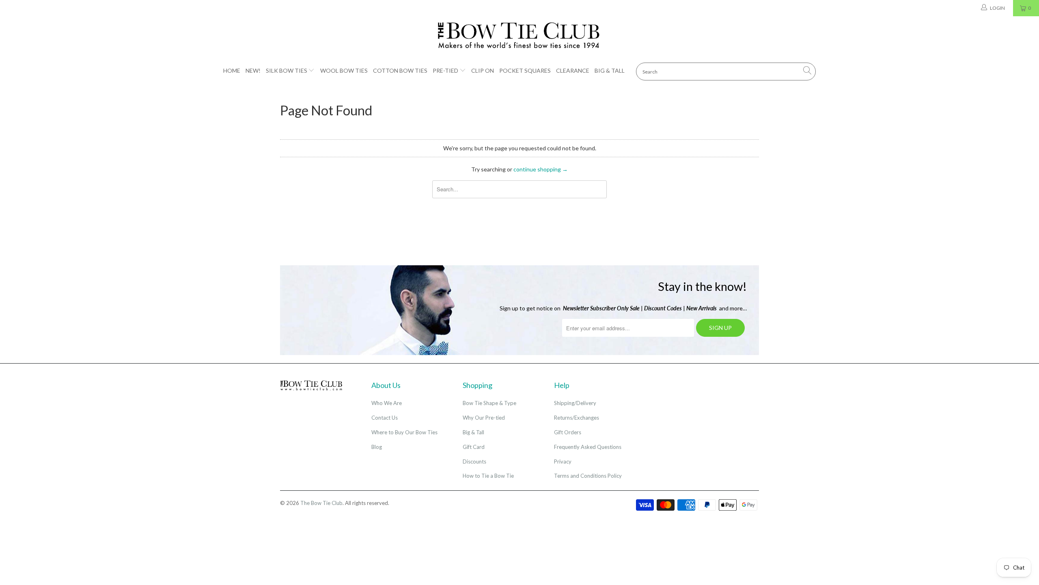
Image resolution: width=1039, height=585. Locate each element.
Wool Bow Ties (344, 70)
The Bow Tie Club (321, 503)
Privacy (562, 461)
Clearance (572, 70)
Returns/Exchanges (576, 417)
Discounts (474, 461)
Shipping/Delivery (575, 403)
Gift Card (474, 447)
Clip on (482, 70)
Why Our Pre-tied (484, 417)
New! (253, 70)
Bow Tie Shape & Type (489, 403)
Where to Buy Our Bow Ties (404, 432)
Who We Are (386, 403)
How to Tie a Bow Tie (488, 475)
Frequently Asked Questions (587, 447)
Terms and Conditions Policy (588, 475)
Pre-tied (445, 70)
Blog (376, 447)
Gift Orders (567, 432)
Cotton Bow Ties (400, 70)
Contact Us (384, 417)
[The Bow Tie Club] (519, 35)
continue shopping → (540, 169)
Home (231, 70)
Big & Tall (610, 70)
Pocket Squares (525, 70)
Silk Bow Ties (286, 70)
